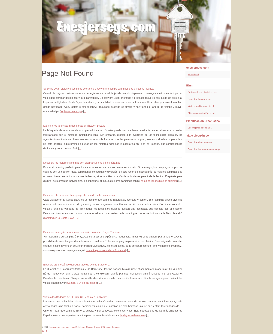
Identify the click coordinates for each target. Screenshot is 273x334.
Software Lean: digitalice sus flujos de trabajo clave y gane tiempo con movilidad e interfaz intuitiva (98, 88)
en (43, 330)
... (85, 111)
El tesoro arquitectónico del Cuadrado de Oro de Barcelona (76, 264)
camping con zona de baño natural (106, 250)
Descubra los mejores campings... (205, 149)
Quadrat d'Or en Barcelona (82, 282)
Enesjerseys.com (57, 327)
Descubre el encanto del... (201, 142)
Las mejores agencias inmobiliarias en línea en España (74, 125)
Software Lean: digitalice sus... (203, 92)
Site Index (80, 327)
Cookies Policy (93, 327)
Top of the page (112, 327)
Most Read (193, 74)
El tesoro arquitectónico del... (202, 113)
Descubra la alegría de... (200, 99)
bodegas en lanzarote (132, 315)
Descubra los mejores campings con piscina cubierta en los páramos (81, 162)
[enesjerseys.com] (136, 31)
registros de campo (71, 111)
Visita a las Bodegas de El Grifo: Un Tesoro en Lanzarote (75, 297)
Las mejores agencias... (200, 127)
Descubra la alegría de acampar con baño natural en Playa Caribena (81, 232)
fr (46, 330)
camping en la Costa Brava (59, 218)
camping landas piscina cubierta (158, 181)
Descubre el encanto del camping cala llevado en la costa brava (79, 195)
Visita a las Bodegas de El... (202, 106)
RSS (102, 327)
